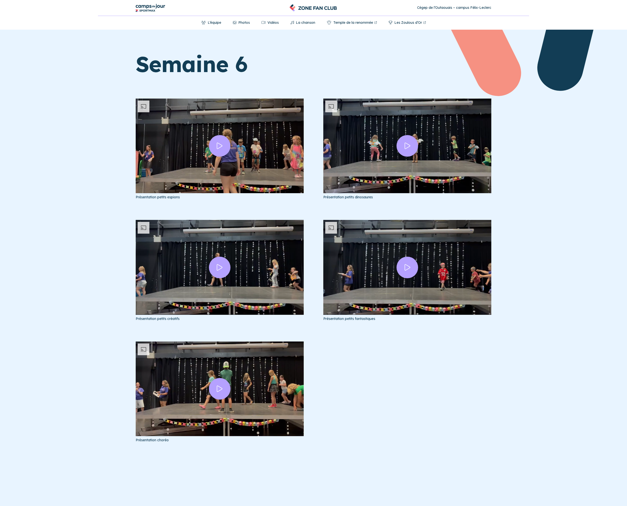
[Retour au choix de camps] (150, 8)
